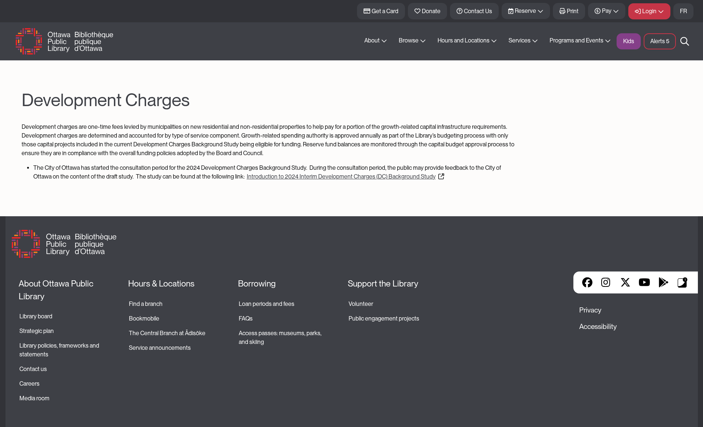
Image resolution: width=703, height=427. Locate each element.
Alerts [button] (659, 41)
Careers (29, 383)
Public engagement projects (384, 318)
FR (683, 11)
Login (649, 11)
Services (520, 40)
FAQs (246, 318)
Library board (35, 316)
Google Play (663, 282)
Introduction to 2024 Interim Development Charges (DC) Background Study (341, 176)
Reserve (525, 10)
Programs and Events (576, 40)
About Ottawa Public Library (57, 289)
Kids (628, 41)
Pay (606, 10)
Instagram (606, 282)
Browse (409, 40)
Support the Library (383, 283)
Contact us (33, 369)
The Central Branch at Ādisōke (167, 333)
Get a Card (385, 11)
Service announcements (160, 347)
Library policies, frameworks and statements (59, 350)
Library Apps (682, 282)
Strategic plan (37, 330)
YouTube (644, 282)
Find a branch (146, 303)
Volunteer (361, 303)
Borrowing (257, 283)
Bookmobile (144, 318)
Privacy (590, 310)
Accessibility (598, 326)
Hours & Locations (161, 283)
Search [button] (684, 41)
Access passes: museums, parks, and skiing (281, 337)
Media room (34, 398)
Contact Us (478, 11)
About (372, 40)
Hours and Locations (464, 40)
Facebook (587, 282)
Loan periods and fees (267, 303)
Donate (431, 11)
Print (573, 11)
